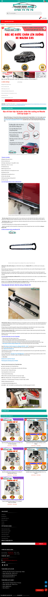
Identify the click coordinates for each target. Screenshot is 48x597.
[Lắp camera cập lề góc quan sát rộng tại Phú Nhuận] (35, 429)
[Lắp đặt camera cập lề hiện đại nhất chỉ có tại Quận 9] (35, 458)
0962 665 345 (10, 552)
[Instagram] (7, 565)
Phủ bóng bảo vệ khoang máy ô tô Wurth (10, 360)
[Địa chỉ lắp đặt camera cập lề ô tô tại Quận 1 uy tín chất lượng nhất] (12, 429)
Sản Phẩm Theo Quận (10, 103)
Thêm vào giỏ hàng (16, 100)
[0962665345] (46, 590)
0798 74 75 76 (11, 553)
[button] (44, 28)
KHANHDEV (19, 595)
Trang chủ (2, 24)
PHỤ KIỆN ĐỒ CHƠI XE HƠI (6, 595)
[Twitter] (5, 565)
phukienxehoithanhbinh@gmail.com (10, 560)
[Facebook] (3, 565)
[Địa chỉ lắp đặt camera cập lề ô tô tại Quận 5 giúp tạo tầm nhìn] (12, 488)
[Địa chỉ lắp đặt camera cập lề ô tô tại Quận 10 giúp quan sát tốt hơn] (12, 458)
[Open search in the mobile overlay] (24, 13)
